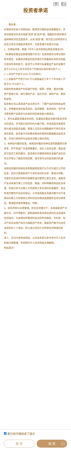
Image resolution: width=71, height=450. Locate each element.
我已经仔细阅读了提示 (21, 433)
